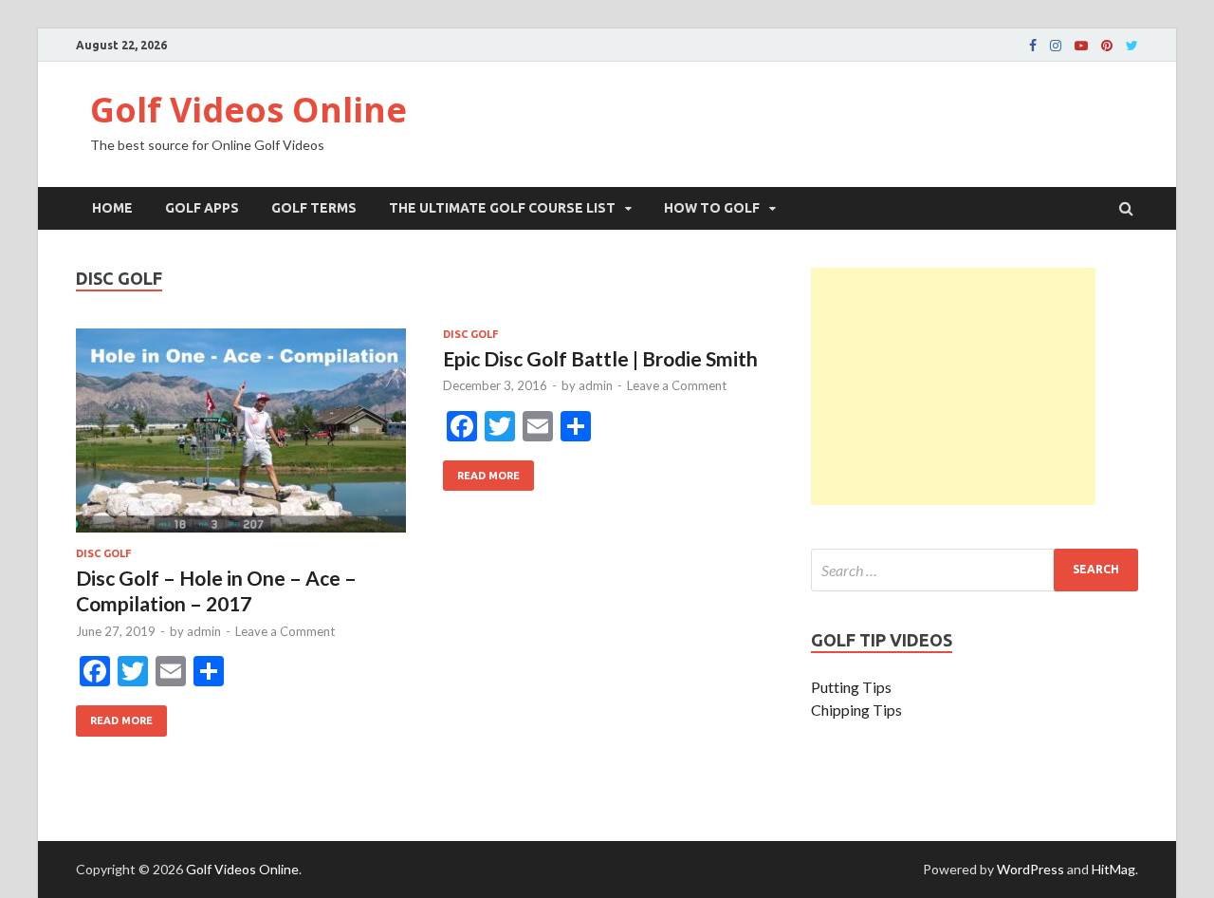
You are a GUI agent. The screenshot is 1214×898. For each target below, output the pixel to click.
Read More (114, 715)
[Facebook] (1032, 45)
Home (112, 207)
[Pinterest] (1106, 45)
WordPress (1030, 869)
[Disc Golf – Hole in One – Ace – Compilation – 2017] (241, 438)
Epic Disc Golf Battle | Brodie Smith (600, 358)
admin (204, 631)
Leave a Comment (285, 631)
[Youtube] (1081, 45)
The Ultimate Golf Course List (502, 207)
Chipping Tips (856, 710)
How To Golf (712, 207)
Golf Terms (314, 207)
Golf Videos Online (248, 109)
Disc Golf (103, 553)
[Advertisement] (953, 386)
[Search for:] (974, 570)
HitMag (1113, 869)
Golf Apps (202, 207)
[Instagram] (1055, 45)
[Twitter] (1132, 45)
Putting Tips (851, 687)
